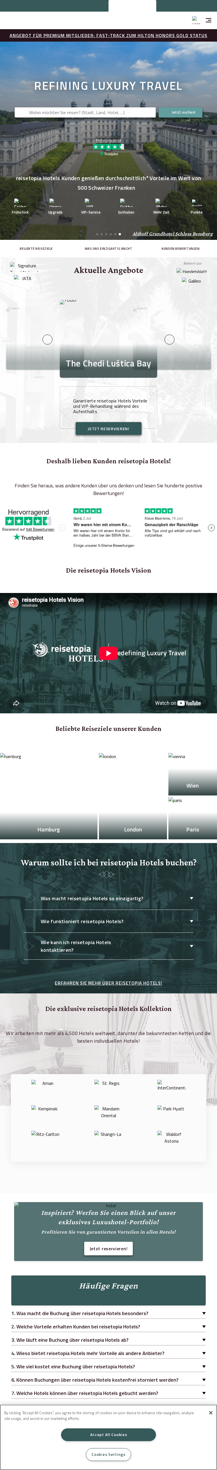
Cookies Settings (108, 1454)
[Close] (211, 1413)
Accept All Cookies (108, 1434)
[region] (108, 1437)
